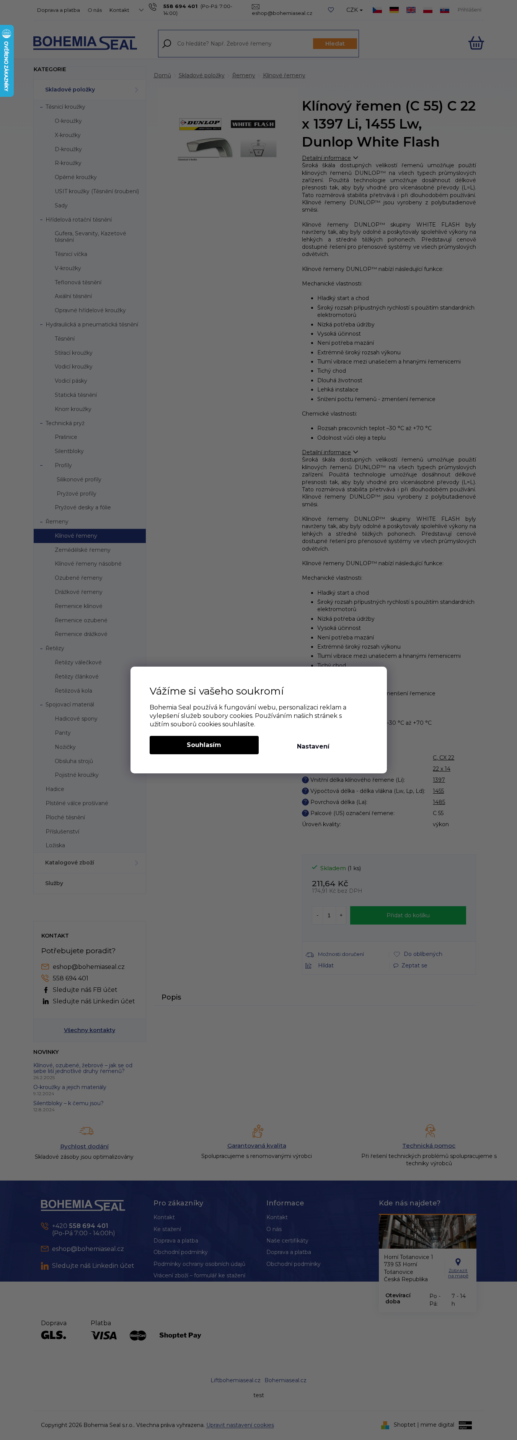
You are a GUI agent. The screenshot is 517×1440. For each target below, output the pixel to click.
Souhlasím (204, 745)
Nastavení (313, 746)
